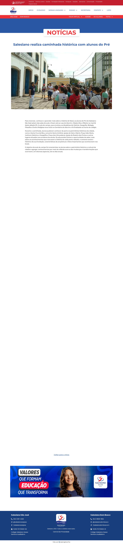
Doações (75, 1)
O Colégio (41, 10)
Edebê (88, 17)
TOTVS (108, 17)
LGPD (109, 10)
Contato (97, 10)
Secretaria (85, 10)
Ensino (72, 10)
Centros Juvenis (39, 1)
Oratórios (31, 1)
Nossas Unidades (56, 10)
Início (31, 10)
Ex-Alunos (98, 17)
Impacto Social (33, 4)
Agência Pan (66, 542)
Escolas (48, 1)
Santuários (82, 1)
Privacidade (99, 1)
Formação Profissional (58, 1)
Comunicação (90, 1)
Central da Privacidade (61, 532)
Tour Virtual (74, 17)
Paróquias (68, 1)
